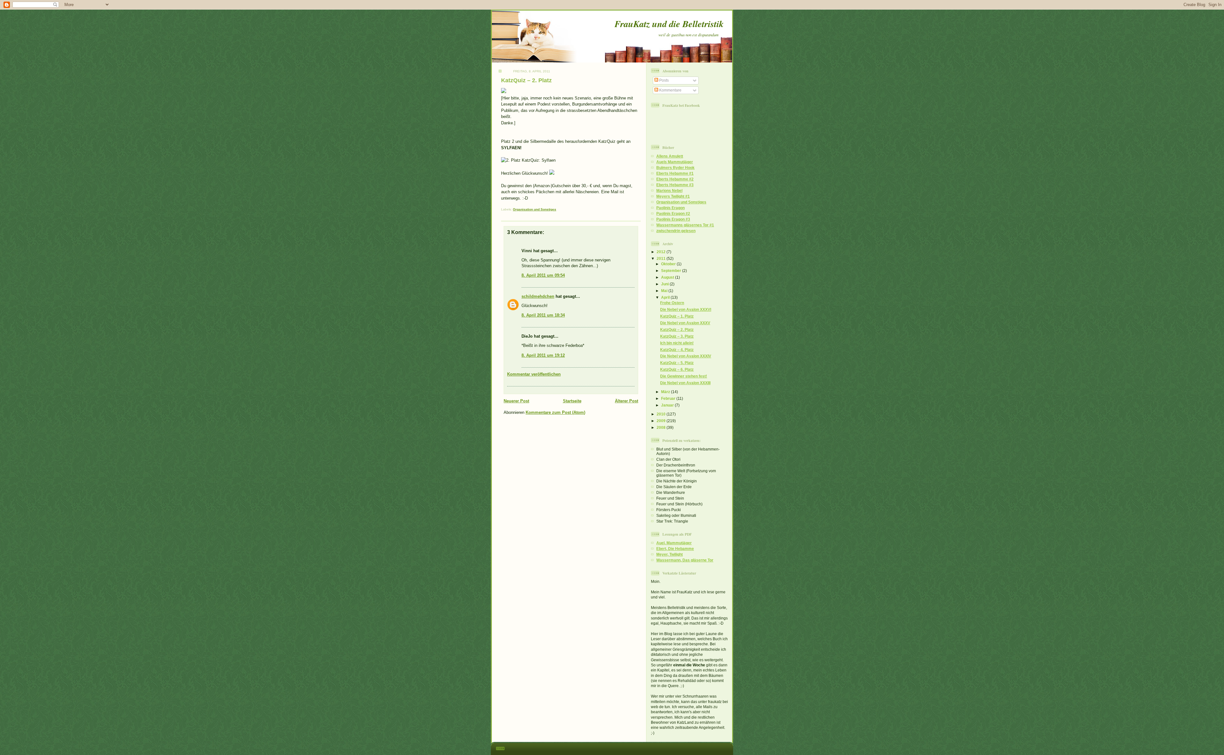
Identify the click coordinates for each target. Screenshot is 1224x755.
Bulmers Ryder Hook (675, 167)
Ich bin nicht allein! (677, 343)
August (668, 277)
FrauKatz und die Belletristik (669, 23)
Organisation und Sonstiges (534, 209)
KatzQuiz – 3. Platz (677, 336)
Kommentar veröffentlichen (534, 374)
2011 (662, 258)
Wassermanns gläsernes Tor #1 (685, 225)
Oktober (669, 264)
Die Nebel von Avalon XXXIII (685, 383)
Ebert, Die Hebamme (675, 548)
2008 (662, 427)
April (666, 297)
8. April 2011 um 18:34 (543, 315)
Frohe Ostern (672, 303)
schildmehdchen (537, 296)
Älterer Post (626, 401)
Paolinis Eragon (670, 208)
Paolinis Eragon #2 (673, 213)
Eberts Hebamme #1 (675, 173)
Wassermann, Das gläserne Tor (684, 560)
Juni (665, 284)
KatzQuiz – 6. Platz (677, 369)
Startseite (572, 401)
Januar (668, 405)
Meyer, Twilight (669, 554)
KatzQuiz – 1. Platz (677, 316)
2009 (662, 421)
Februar (668, 398)
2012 (662, 252)
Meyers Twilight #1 (673, 196)
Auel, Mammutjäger (674, 543)
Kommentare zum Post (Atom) (555, 412)
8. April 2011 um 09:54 (543, 275)
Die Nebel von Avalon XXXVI (685, 309)
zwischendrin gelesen (676, 231)
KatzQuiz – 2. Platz (526, 80)
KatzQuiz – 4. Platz (677, 350)
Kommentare (669, 90)
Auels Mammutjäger (674, 162)
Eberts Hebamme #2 (675, 179)
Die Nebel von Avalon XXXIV (685, 356)
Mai (664, 291)
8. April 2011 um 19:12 (543, 355)
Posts (663, 80)
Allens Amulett (669, 156)
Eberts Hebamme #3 (675, 185)
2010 (662, 414)
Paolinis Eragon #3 (673, 219)
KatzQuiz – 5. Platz (677, 363)
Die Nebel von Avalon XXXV (685, 323)
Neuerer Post (516, 401)
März (666, 392)
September (671, 270)
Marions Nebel (669, 190)
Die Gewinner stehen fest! (683, 376)
